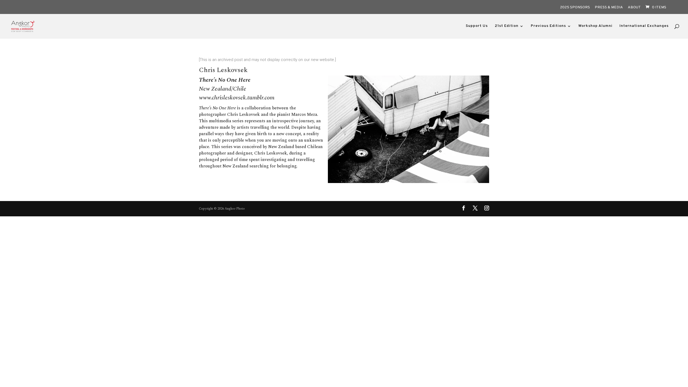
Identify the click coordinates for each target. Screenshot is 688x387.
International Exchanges (644, 26)
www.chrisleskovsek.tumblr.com (236, 97)
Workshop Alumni (595, 26)
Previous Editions (548, 26)
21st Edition (506, 26)
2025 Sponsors (575, 8)
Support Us (477, 26)
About (634, 8)
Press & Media (609, 8)
